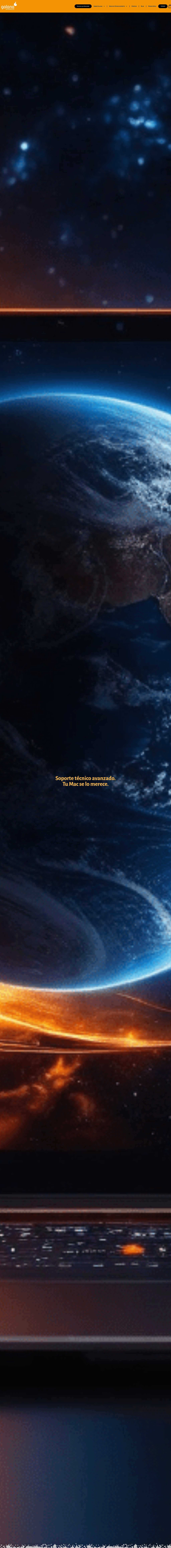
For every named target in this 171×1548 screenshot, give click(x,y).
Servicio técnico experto (117, 6)
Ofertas (134, 6)
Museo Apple (152, 6)
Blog (142, 6)
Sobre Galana (98, 6)
